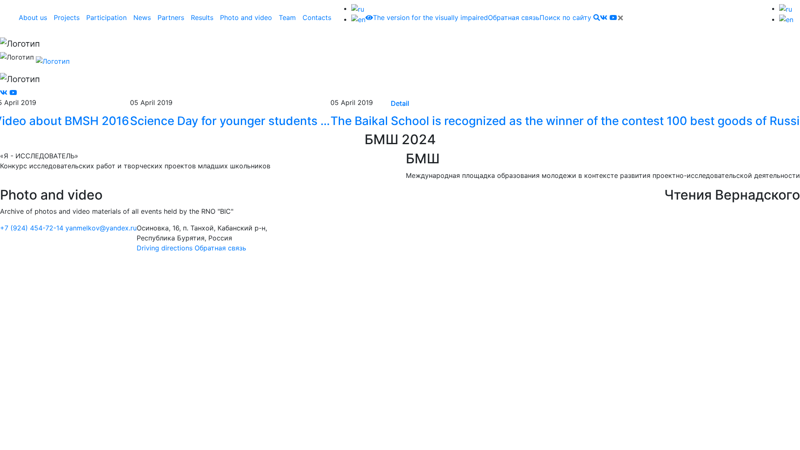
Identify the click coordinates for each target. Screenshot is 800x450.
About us (33, 17)
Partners (171, 17)
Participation (106, 17)
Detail (400, 103)
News (142, 17)
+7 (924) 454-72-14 (31, 228)
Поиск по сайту (566, 17)
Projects (67, 17)
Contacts (316, 17)
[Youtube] (613, 17)
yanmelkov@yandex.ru (101, 228)
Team (287, 17)
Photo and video (246, 17)
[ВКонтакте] (604, 17)
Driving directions (164, 248)
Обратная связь (514, 17)
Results (202, 17)
